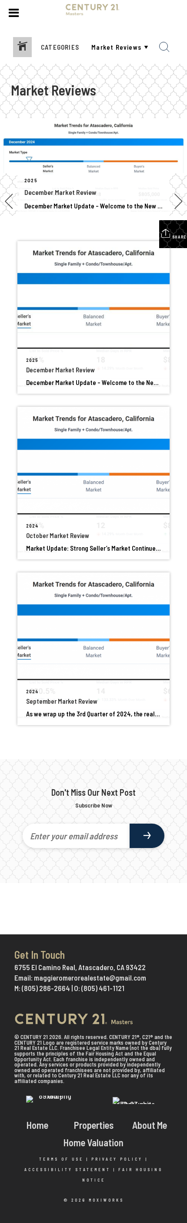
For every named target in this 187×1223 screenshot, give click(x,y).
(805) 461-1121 (102, 988)
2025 (30, 180)
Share (178, 236)
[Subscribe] (147, 836)
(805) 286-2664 (46, 988)
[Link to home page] (93, 13)
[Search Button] (164, 47)
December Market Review (60, 192)
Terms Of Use (61, 1159)
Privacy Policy (117, 1159)
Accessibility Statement (67, 1169)
